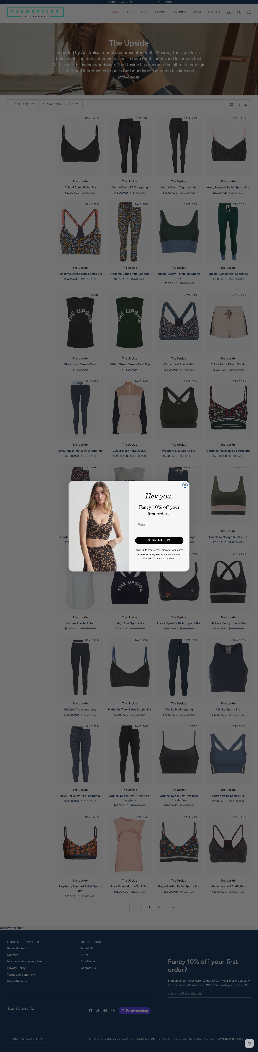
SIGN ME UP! (159, 540)
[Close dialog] (185, 485)
